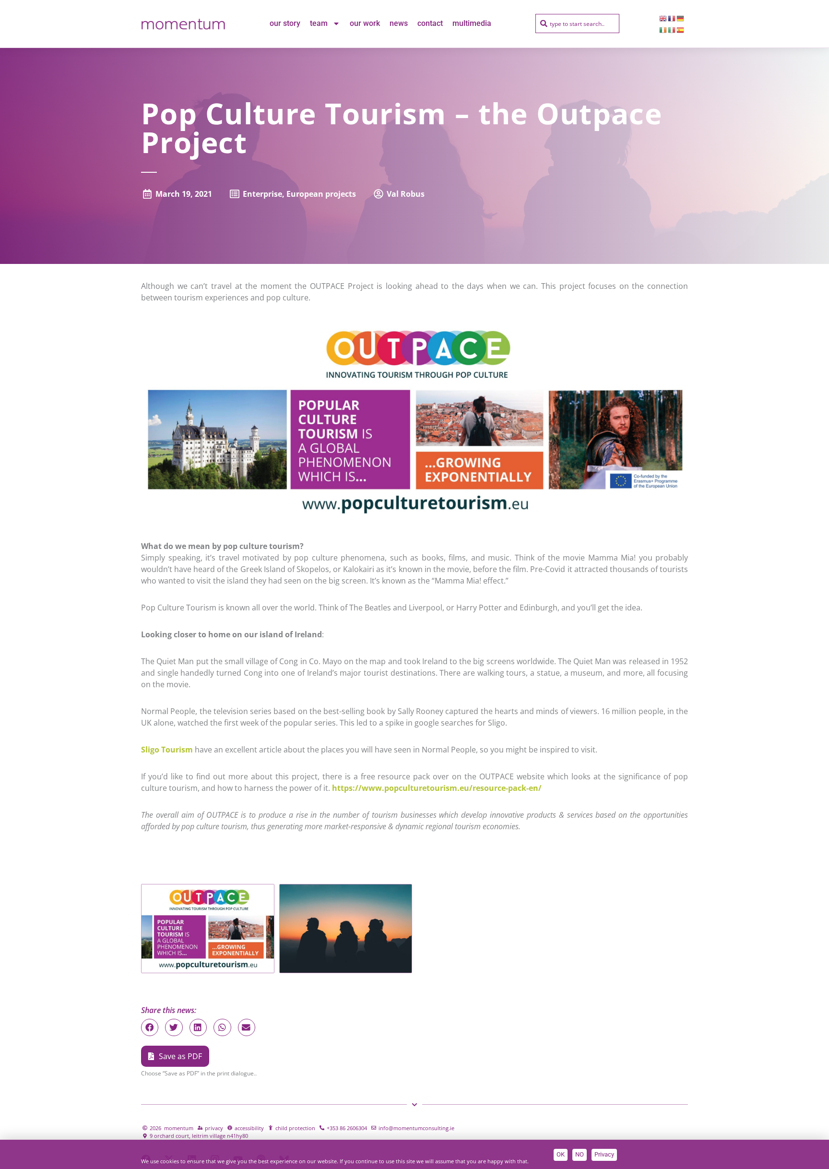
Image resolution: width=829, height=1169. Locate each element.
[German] (680, 18)
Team (319, 23)
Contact (430, 23)
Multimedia (471, 23)
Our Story (285, 23)
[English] (663, 18)
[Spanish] (680, 29)
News (399, 23)
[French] (672, 18)
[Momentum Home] (183, 23)
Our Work (365, 23)
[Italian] (672, 29)
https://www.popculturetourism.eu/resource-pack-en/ (438, 788)
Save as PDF (180, 1056)
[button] (149, 1027)
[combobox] (577, 23)
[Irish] (663, 29)
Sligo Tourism (167, 749)
